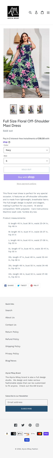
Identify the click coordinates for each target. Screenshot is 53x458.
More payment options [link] (26, 184)
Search (8, 310)
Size (5, 156)
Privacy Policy (12, 353)
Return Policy (12, 332)
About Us (10, 317)
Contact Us (10, 325)
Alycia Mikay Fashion (30, 449)
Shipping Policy (12, 346)
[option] (13, 109)
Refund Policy (12, 339)
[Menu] (48, 12)
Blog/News (10, 360)
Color (6, 145)
